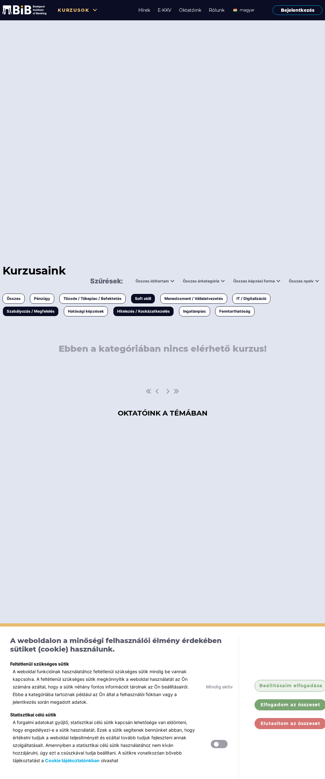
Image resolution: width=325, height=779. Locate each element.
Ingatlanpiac (194, 311)
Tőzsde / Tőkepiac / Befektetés (92, 298)
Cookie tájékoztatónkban (72, 760)
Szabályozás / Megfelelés (31, 311)
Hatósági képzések (86, 311)
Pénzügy (42, 298)
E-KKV (164, 10)
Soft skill (143, 298)
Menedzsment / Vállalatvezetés (193, 298)
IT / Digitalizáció (251, 298)
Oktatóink (190, 10)
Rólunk (216, 10)
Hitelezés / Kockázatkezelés (143, 311)
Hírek (144, 10)
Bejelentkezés (298, 10)
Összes (14, 298)
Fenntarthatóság (234, 311)
